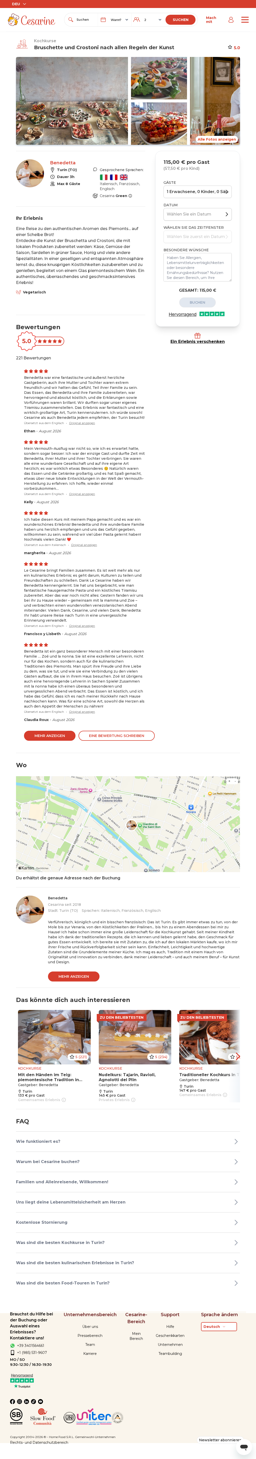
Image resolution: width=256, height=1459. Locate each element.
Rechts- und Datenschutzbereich (39, 1442)
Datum (171, 205)
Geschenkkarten (170, 1335)
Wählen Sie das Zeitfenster (194, 227)
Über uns (90, 1326)
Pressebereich (90, 1335)
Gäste (170, 182)
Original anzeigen (82, 423)
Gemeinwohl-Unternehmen (95, 1437)
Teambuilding (170, 1353)
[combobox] (85, 20)
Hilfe (170, 1326)
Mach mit (211, 20)
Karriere (90, 1353)
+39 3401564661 (30, 1345)
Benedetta (63, 163)
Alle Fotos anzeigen (217, 139)
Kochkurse (45, 40)
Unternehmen (170, 1344)
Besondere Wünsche (186, 250)
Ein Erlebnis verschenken (197, 341)
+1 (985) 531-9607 (32, 1352)
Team (90, 1344)
